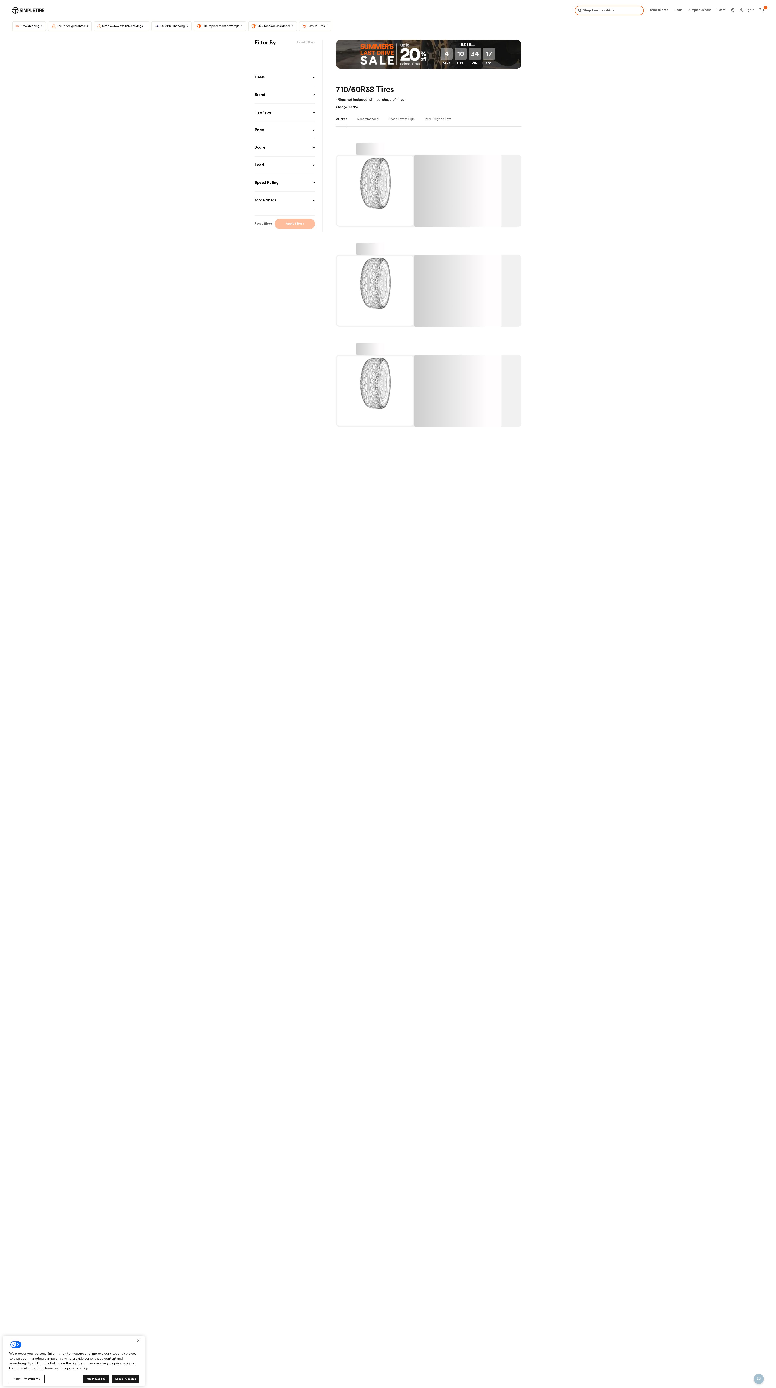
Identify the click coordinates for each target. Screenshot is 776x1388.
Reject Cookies (96, 1378)
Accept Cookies (125, 1378)
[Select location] (733, 10)
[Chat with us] (759, 1379)
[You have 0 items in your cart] (761, 10)
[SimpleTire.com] (28, 10)
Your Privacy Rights (27, 1378)
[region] (74, 1361)
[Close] (138, 1340)
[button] (285, 77)
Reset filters (264, 223)
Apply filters (295, 223)
